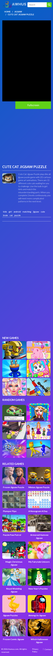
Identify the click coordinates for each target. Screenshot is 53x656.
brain (5, 215)
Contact (48, 649)
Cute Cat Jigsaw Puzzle (21, 14)
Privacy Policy (35, 650)
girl (10, 211)
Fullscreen (33, 105)
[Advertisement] (26, 136)
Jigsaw (18, 11)
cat (11, 215)
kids (5, 211)
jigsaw (36, 211)
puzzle (17, 215)
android (17, 211)
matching (27, 211)
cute (43, 211)
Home (7, 11)
